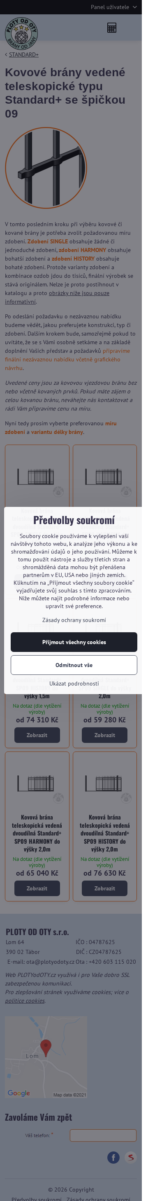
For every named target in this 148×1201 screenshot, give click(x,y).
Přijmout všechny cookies (74, 642)
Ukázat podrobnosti (74, 683)
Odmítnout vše (74, 665)
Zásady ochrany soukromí (74, 620)
